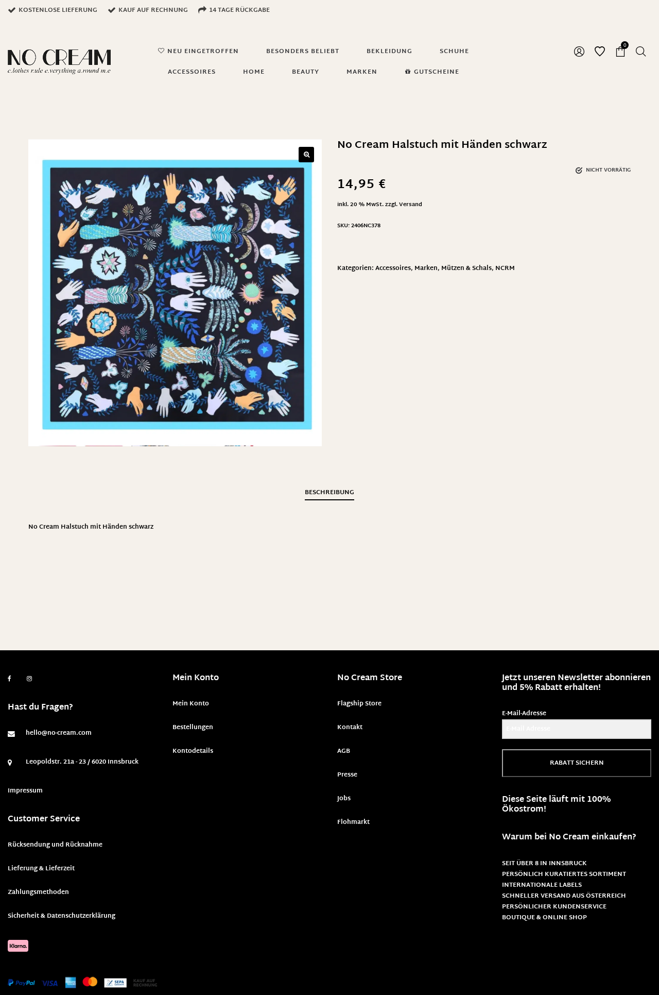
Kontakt (349, 727)
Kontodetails (192, 751)
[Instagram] (29, 679)
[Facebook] (9, 678)
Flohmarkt (353, 822)
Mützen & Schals (466, 268)
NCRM (505, 268)
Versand (410, 205)
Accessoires (393, 268)
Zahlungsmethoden (38, 892)
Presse (347, 775)
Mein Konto (190, 704)
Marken (426, 268)
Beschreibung (329, 492)
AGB (343, 751)
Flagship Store (359, 704)
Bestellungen (192, 727)
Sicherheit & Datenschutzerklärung (61, 916)
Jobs (344, 798)
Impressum (25, 791)
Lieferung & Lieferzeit (41, 868)
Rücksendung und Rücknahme (55, 845)
